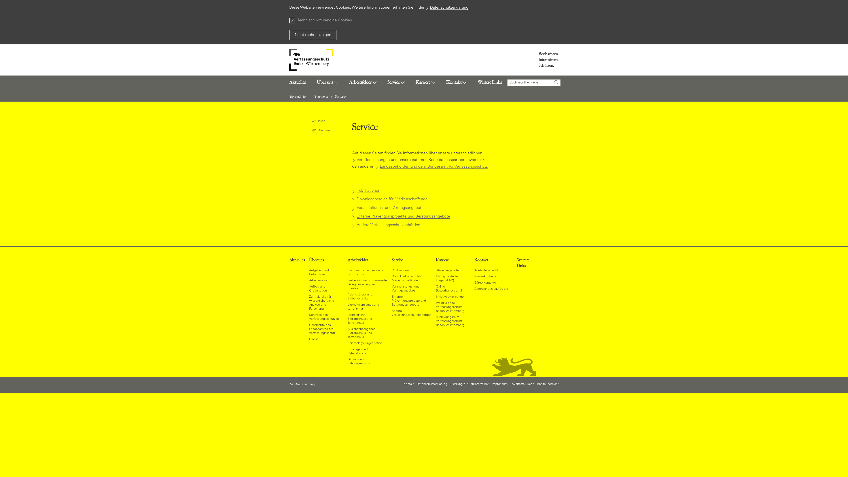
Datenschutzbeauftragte (491, 289)
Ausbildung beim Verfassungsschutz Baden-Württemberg (450, 321)
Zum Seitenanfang (302, 384)
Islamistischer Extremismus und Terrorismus (360, 319)
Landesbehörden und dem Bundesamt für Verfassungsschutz (434, 167)
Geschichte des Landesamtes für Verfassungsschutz (322, 329)
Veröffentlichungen (373, 160)
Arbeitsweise (318, 280)
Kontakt (409, 384)
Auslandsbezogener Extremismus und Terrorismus (361, 333)
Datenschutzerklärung (449, 8)
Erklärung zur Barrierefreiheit (469, 384)
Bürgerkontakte (485, 282)
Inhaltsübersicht (547, 384)
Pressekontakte (485, 276)
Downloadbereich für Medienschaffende (392, 199)
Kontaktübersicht (486, 270)
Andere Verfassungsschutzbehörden (388, 225)
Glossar (314, 339)
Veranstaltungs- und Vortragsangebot (389, 208)
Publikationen (368, 191)
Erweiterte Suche (522, 384)
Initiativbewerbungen (451, 297)
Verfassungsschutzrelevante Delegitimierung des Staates (367, 284)
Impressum (499, 384)
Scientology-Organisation (365, 343)
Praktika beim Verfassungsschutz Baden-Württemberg (450, 307)
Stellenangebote (447, 270)
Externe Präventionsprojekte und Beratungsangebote (403, 217)
